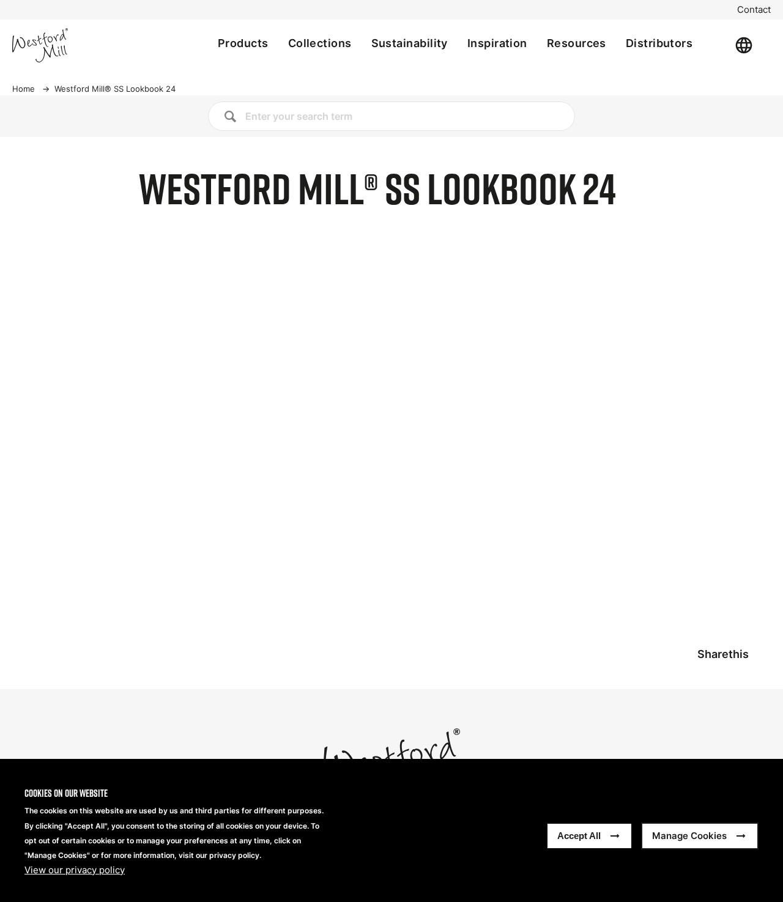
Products (243, 43)
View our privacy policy (74, 870)
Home (23, 89)
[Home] (80, 45)
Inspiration (497, 43)
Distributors (659, 43)
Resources (576, 43)
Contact (754, 9)
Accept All (579, 835)
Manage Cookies (689, 835)
